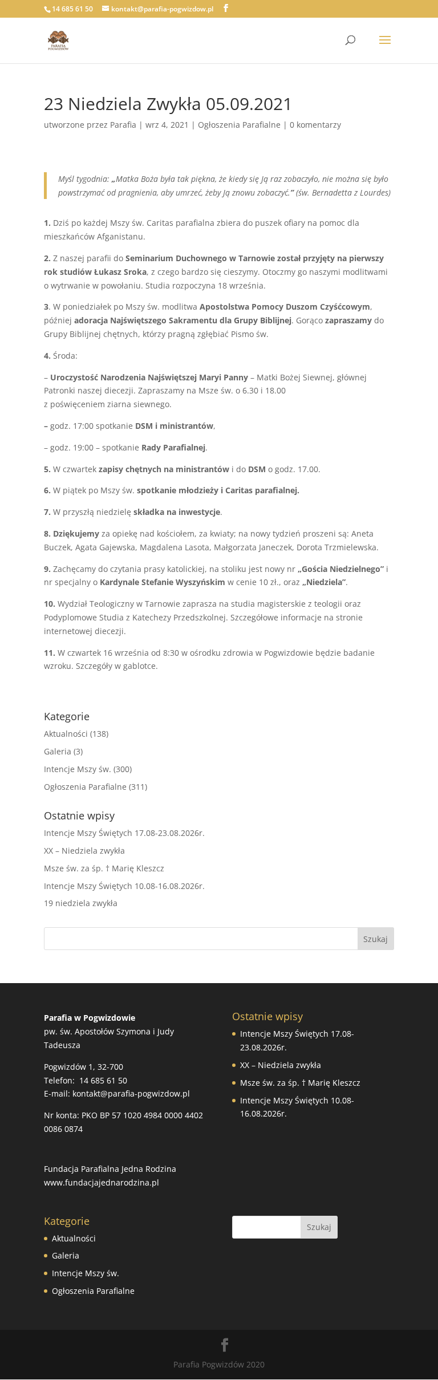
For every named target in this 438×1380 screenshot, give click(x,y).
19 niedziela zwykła (80, 903)
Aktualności (66, 733)
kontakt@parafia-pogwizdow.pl (131, 1093)
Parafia (123, 124)
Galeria (57, 751)
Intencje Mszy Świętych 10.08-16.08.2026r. (124, 885)
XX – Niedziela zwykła (84, 850)
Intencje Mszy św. (77, 769)
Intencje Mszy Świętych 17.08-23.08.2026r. (124, 832)
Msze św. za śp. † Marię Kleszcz (104, 868)
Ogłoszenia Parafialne (239, 124)
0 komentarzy (315, 124)
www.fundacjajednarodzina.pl (101, 1182)
